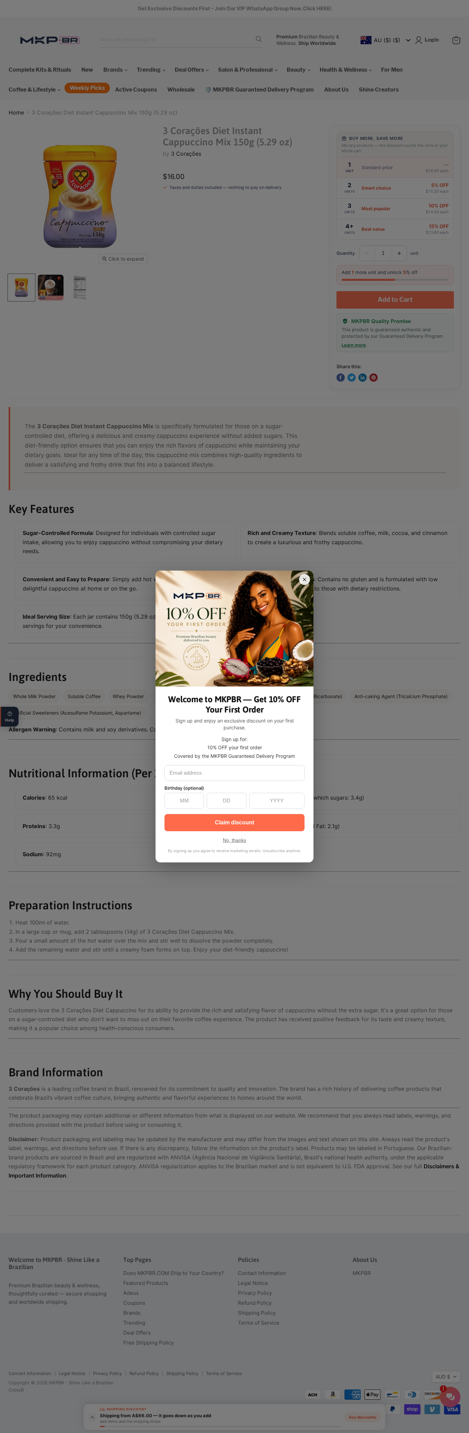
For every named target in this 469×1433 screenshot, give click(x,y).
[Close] (304, 579)
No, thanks (234, 840)
